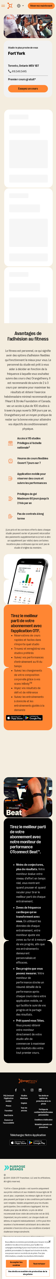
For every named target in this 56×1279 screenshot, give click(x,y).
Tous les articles (24, 1109)
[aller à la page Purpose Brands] (15, 1168)
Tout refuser (39, 1264)
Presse (8, 1106)
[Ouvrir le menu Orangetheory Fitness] (3, 6)
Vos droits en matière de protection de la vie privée (27, 1272)
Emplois (24, 1103)
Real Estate (8, 1115)
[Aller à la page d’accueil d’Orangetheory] (12, 6)
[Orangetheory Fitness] (28, 1081)
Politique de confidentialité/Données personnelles (43, 1112)
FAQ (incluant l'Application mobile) (8, 1098)
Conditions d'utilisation (43, 1120)
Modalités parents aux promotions (43, 1125)
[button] (20, 6)
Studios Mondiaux (24, 1097)
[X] (24, 1090)
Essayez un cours (28, 88)
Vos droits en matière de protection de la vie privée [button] (43, 1100)
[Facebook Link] (16, 1090)
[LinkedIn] (40, 1090)
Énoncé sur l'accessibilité (8, 1121)
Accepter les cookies (16, 1263)
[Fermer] (49, 1241)
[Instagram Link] (32, 1090)
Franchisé (8, 1111)
